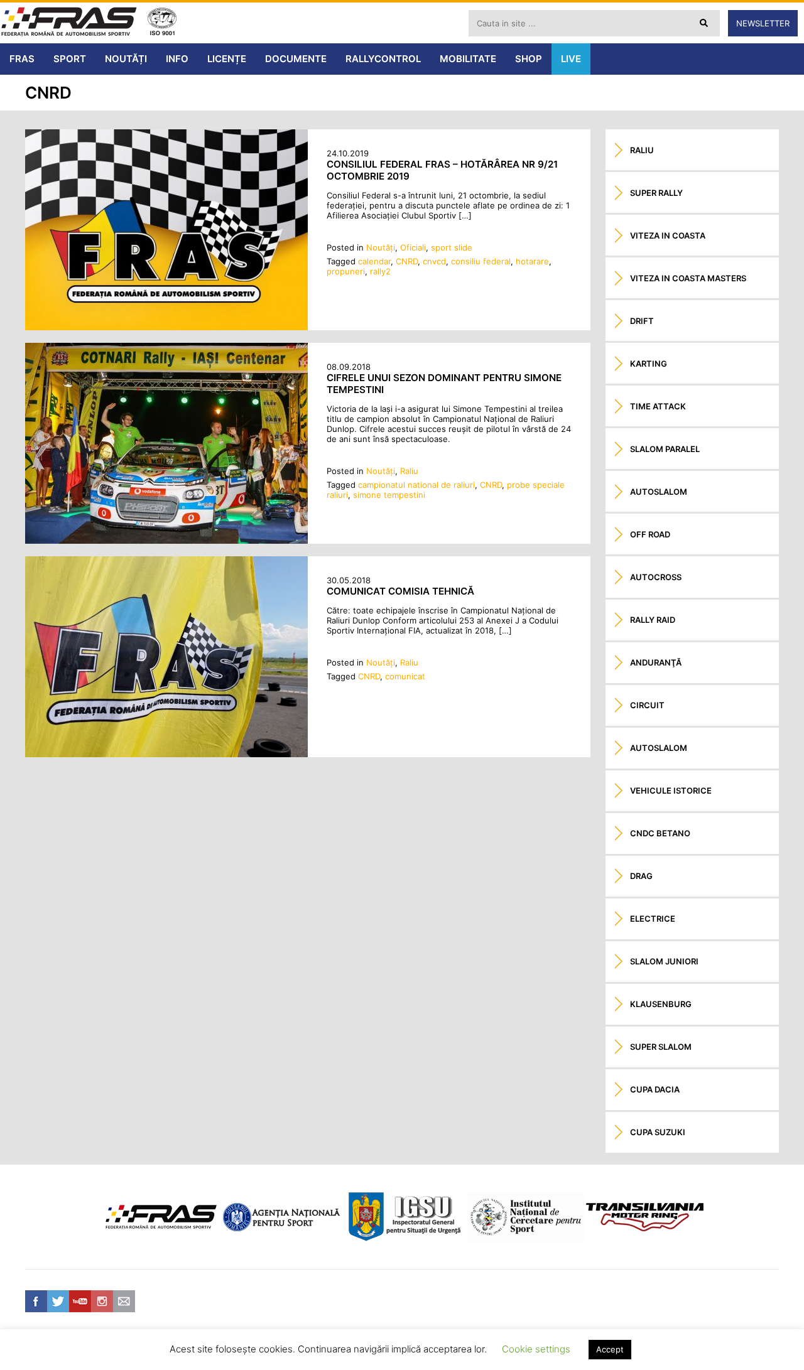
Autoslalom (658, 492)
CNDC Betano (660, 833)
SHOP (528, 59)
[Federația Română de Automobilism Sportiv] (69, 23)
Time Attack (658, 406)
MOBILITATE (468, 59)
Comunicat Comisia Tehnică (400, 591)
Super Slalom (661, 1047)
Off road (650, 534)
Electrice (652, 919)
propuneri (346, 271)
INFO (177, 59)
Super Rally (656, 193)
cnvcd (434, 261)
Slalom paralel (665, 449)
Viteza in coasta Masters (688, 278)
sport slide (451, 247)
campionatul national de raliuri (416, 485)
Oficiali (413, 247)
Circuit (647, 705)
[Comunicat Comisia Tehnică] (166, 754)
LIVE (571, 59)
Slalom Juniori (664, 961)
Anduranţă (656, 662)
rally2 (380, 271)
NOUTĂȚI (126, 59)
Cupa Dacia (655, 1089)
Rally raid (652, 620)
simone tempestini (389, 495)
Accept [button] (610, 1349)
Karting (648, 364)
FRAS (22, 59)
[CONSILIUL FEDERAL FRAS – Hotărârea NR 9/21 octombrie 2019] (166, 327)
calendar (374, 261)
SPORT (69, 59)
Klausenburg (661, 1004)
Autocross (656, 577)
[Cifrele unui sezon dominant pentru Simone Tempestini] (166, 541)
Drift (642, 321)
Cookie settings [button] (536, 1349)
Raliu (409, 471)
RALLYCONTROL (383, 59)
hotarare (532, 261)
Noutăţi (380, 247)
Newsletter (763, 23)
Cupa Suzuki (657, 1132)
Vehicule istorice (671, 790)
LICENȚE (226, 59)
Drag (641, 876)
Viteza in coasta (667, 235)
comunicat (405, 676)
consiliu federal (481, 261)
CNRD (407, 261)
